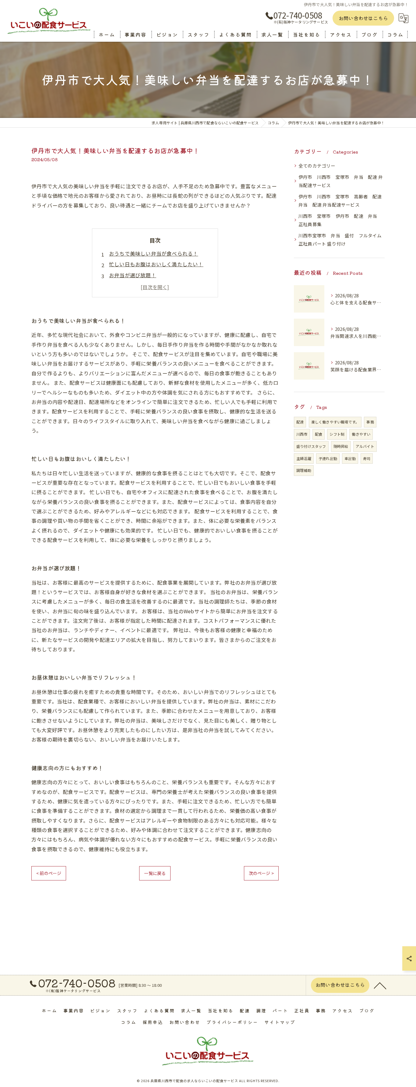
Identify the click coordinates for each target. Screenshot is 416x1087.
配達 (300, 421)
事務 (370, 421)
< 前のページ (48, 873)
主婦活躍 (303, 458)
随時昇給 (340, 446)
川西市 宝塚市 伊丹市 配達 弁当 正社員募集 (340, 220)
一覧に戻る (155, 873)
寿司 (366, 458)
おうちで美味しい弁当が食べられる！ (153, 253)
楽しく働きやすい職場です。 (335, 421)
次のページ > (261, 873)
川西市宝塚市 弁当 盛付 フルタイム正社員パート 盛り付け (340, 239)
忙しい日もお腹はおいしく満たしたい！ (156, 264)
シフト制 (337, 434)
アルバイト (365, 446)
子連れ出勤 (328, 458)
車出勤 (350, 458)
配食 (318, 434)
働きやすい (361, 434)
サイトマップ (279, 1022)
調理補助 (303, 470)
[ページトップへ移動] (380, 985)
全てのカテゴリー (317, 165)
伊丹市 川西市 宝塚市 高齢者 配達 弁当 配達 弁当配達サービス (341, 200)
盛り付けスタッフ (311, 446)
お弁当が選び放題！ (132, 275)
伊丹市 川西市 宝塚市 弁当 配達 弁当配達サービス (340, 181)
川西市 (302, 434)
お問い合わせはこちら (363, 18)
